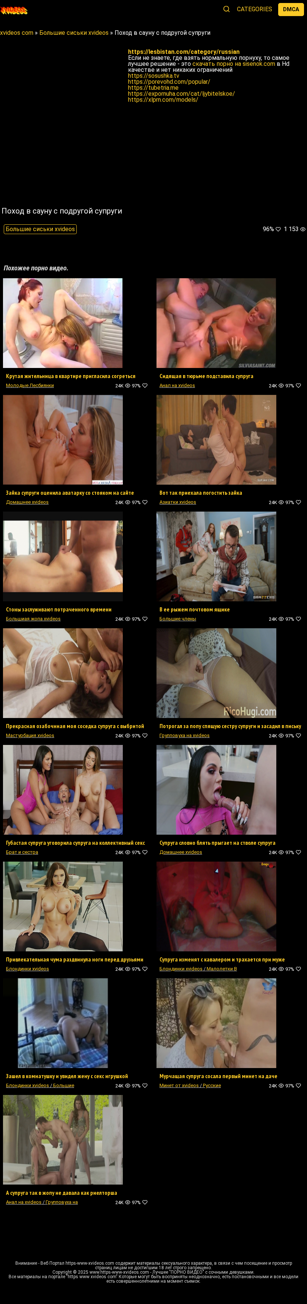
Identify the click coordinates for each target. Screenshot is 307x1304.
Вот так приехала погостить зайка (200, 492)
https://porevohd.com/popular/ (169, 81)
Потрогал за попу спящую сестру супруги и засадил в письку (230, 726)
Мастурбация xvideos (30, 735)
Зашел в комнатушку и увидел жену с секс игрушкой (67, 1076)
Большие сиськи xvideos (40, 229)
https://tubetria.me (153, 87)
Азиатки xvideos (177, 502)
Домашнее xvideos (27, 502)
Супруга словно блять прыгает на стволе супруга (217, 842)
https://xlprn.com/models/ (163, 99)
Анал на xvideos (177, 385)
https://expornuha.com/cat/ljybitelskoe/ (181, 93)
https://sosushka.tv (153, 75)
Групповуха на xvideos (184, 735)
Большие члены (177, 619)
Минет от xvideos (179, 1085)
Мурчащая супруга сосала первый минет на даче (218, 1076)
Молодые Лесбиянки (30, 385)
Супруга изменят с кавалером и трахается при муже (222, 959)
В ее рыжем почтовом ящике (194, 609)
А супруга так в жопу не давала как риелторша (61, 1192)
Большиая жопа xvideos (33, 619)
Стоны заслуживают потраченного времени (59, 609)
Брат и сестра (22, 852)
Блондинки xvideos (27, 969)
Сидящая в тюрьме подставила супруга (206, 376)
